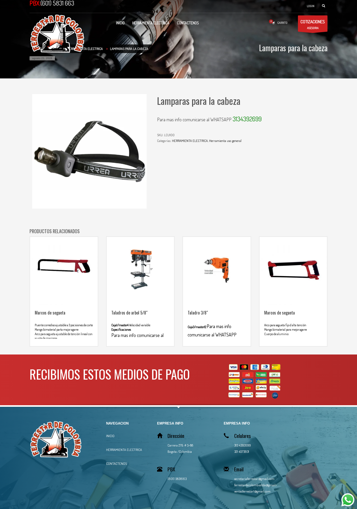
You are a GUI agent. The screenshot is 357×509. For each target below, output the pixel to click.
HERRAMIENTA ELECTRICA (190, 141)
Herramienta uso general (225, 141)
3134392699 (247, 119)
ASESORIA (313, 24)
